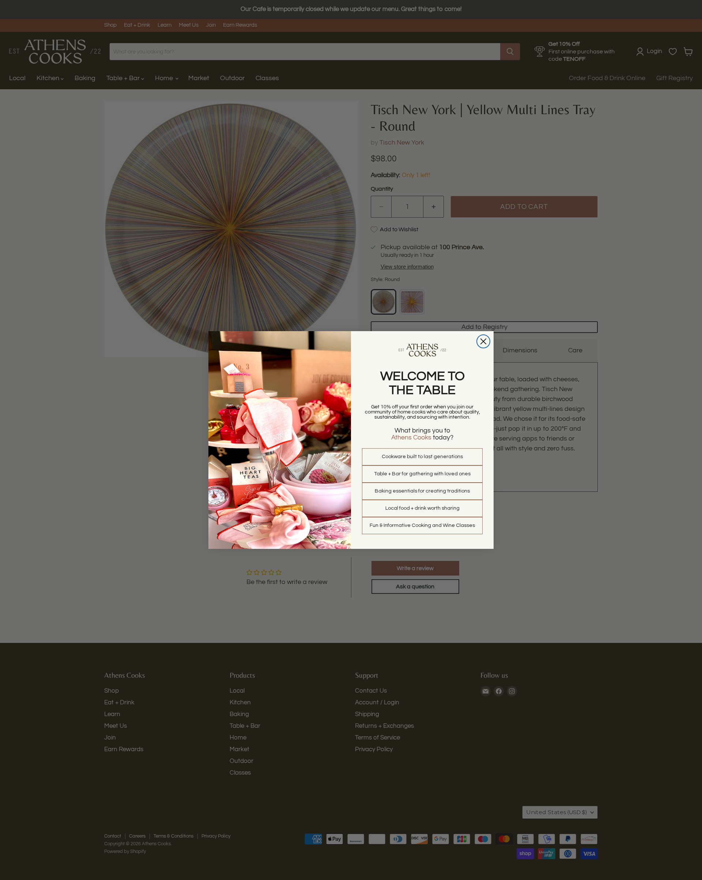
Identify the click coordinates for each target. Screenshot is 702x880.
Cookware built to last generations (422, 456)
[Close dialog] (483, 341)
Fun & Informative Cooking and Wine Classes (422, 525)
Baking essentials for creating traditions (422, 491)
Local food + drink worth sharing (422, 508)
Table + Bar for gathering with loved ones (422, 473)
